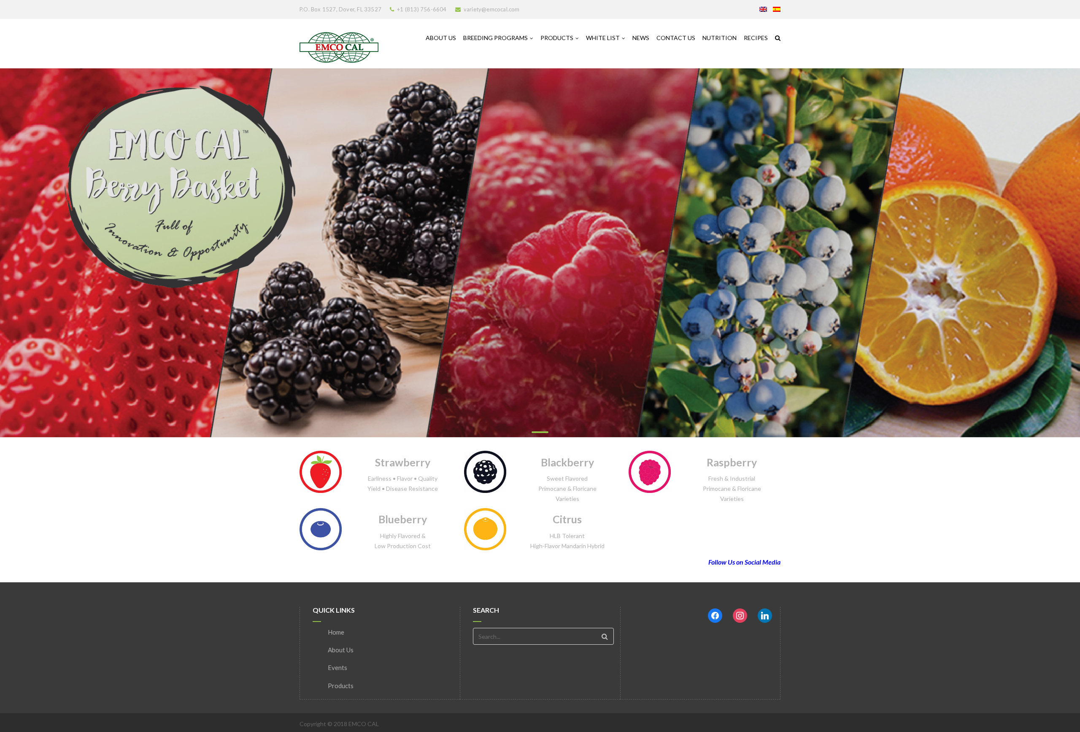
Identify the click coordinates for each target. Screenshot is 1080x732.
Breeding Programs (495, 37)
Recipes (756, 37)
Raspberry (732, 462)
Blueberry (402, 519)
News (640, 37)
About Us (441, 37)
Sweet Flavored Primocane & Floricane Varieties (567, 488)
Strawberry (402, 462)
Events (337, 667)
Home (336, 632)
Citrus (567, 519)
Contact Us (675, 37)
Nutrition (719, 37)
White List (603, 37)
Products (556, 37)
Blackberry (567, 462)
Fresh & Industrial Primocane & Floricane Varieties (732, 488)
